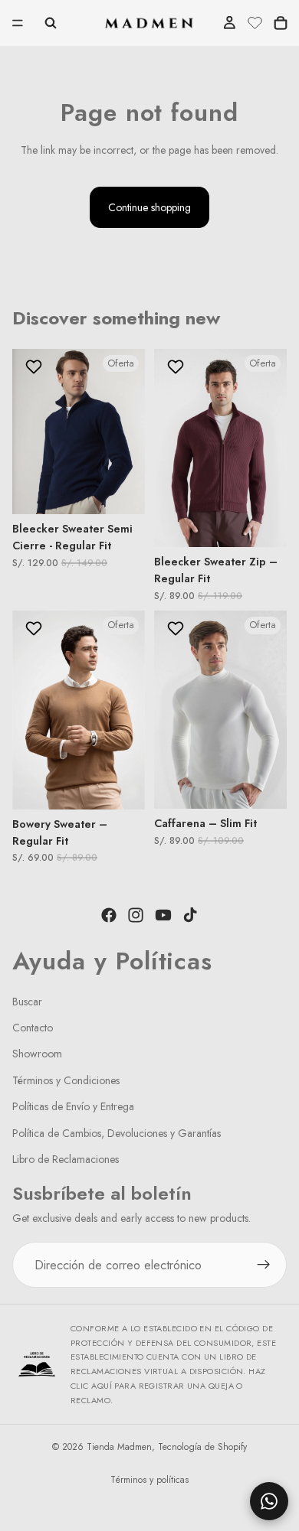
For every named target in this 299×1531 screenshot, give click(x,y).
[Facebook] (109, 915)
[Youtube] (163, 915)
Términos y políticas (149, 1480)
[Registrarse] (264, 1265)
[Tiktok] (190, 915)
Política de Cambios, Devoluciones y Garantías (116, 1132)
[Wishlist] (255, 20)
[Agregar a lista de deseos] (35, 366)
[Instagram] (136, 915)
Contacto (32, 1027)
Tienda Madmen (119, 1447)
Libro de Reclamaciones (65, 1159)
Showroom (37, 1053)
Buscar (27, 1000)
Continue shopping (149, 207)
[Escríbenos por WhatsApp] (269, 1501)
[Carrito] (280, 23)
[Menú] (17, 23)
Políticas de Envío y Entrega (73, 1106)
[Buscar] (50, 23)
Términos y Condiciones (66, 1079)
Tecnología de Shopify (202, 1447)
